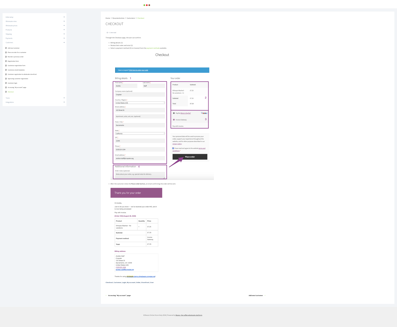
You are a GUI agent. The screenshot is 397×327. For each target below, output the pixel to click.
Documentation (118, 18)
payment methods (153, 48)
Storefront (145, 282)
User (152, 282)
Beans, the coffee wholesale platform (189, 315)
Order (138, 282)
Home (108, 18)
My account (131, 282)
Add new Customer (256, 295)
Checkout (109, 282)
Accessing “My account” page (119, 295)
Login (124, 282)
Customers (131, 18)
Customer (117, 282)
